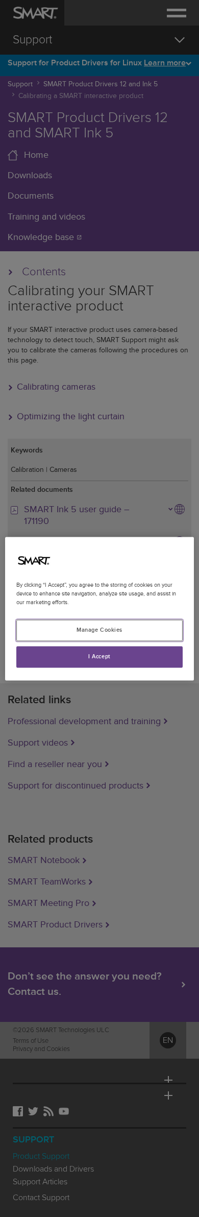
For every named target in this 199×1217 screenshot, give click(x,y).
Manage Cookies (99, 630)
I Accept (99, 656)
